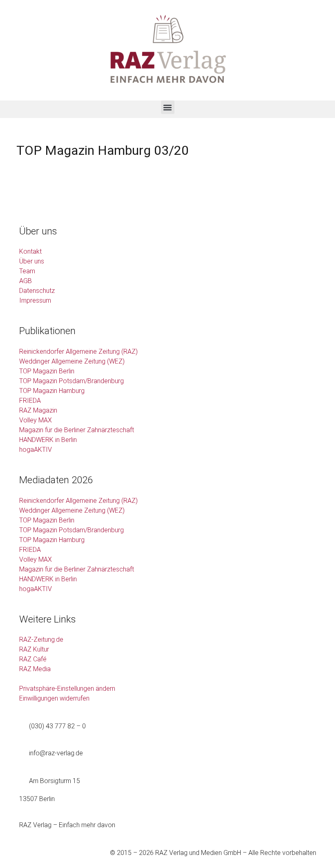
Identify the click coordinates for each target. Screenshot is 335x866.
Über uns (31, 261)
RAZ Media (35, 669)
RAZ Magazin (38, 410)
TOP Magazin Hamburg (52, 391)
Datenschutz (37, 291)
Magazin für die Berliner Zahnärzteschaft (76, 430)
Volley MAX (35, 420)
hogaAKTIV (35, 449)
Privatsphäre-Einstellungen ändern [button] (67, 688)
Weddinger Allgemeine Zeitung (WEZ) (72, 361)
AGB (25, 281)
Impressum (35, 300)
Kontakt (30, 251)
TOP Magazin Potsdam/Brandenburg (71, 381)
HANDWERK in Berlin (48, 440)
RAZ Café (33, 659)
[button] (167, 107)
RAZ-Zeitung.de (41, 639)
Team (27, 271)
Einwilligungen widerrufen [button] (54, 698)
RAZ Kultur (34, 649)
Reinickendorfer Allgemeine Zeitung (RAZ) (78, 351)
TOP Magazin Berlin (46, 371)
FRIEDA (30, 400)
